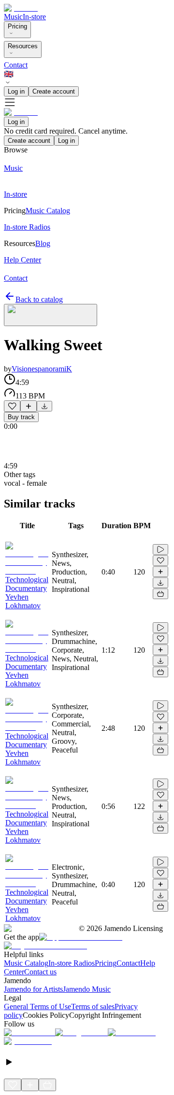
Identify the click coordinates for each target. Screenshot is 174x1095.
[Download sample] (44, 406)
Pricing (17, 26)
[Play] (50, 315)
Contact (16, 65)
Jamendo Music (87, 989)
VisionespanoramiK (42, 369)
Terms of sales (93, 1006)
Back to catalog (39, 299)
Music (13, 17)
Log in (16, 91)
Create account (53, 91)
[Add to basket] (160, 594)
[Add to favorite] (12, 406)
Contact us (40, 972)
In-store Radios (71, 963)
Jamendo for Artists (33, 989)
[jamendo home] (21, 8)
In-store (34, 17)
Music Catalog (26, 963)
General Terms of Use (37, 1006)
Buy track (21, 417)
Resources (23, 46)
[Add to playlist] (28, 406)
